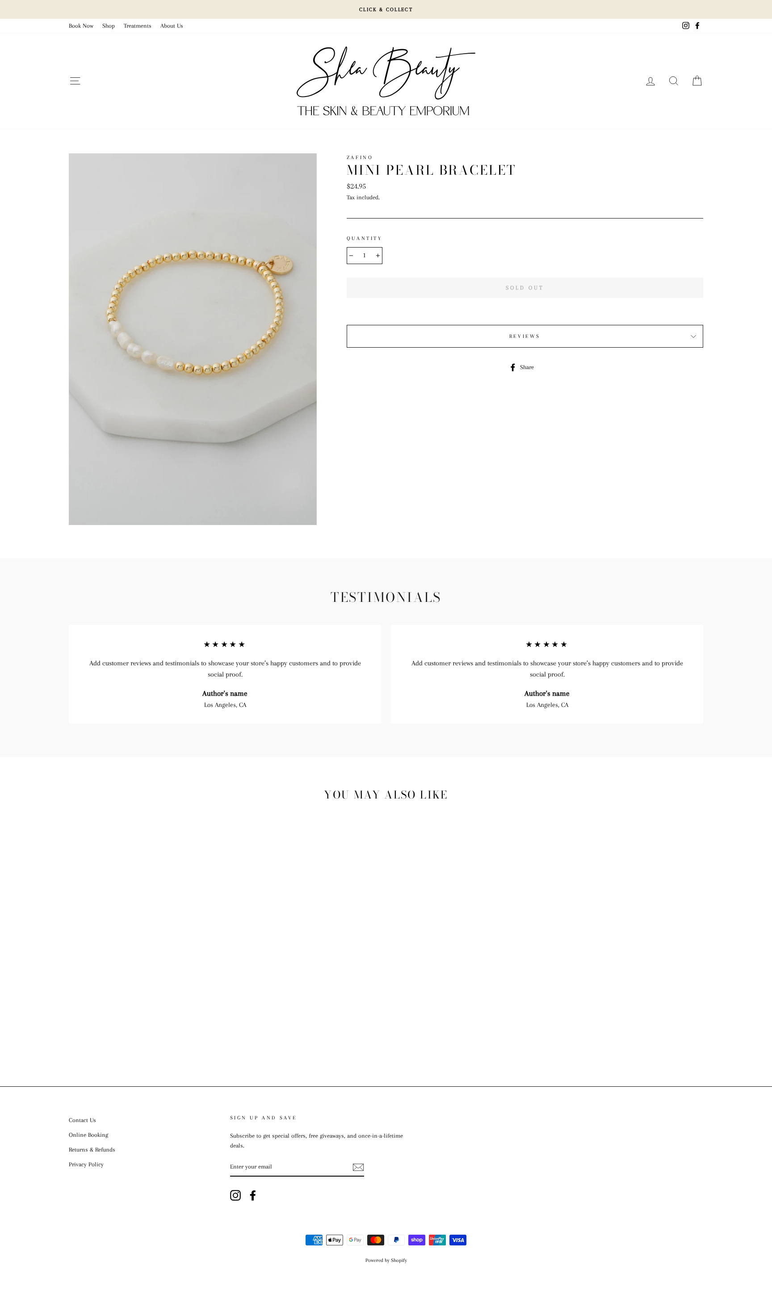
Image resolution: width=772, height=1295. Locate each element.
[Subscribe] (358, 1167)
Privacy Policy (86, 1164)
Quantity (364, 238)
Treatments (137, 25)
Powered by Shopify (386, 1260)
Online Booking (88, 1134)
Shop (108, 25)
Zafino (360, 157)
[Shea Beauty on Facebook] (253, 1195)
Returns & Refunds (92, 1149)
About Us (171, 25)
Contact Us (82, 1120)
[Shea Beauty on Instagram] (235, 1195)
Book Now (81, 25)
